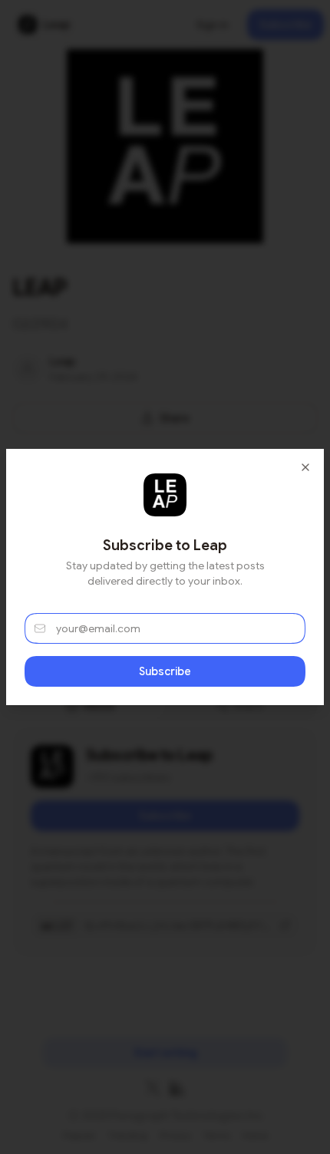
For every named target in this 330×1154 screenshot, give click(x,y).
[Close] (305, 467)
